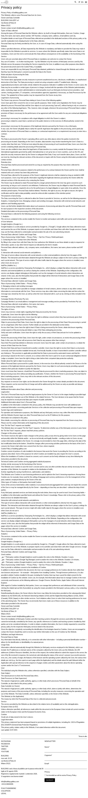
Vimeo (3, 749)
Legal (3, 793)
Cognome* (48, 755)
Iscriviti (49, 780)
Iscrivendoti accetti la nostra (56, 775)
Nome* (47, 747)
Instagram (6, 741)
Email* (47, 763)
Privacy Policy (71, 775)
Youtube (5, 751)
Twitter (4, 746)
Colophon (5, 791)
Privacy (47, 772)
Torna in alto (83, 736)
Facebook (5, 744)
